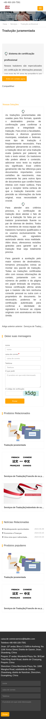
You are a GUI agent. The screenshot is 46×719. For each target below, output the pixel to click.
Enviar (14, 401)
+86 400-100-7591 (11, 2)
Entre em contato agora (15, 79)
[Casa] (7, 7)
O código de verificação (14, 389)
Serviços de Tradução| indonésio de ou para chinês (24, 507)
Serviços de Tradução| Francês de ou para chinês (24, 476)
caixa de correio (11, 354)
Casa (4, 24)
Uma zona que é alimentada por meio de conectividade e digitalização (16, 537)
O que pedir (10, 371)
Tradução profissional (29, 24)
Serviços (13, 24)
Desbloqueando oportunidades (16, 529)
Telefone (8, 363)
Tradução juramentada (15, 445)
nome (7, 345)
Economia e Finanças (13, 533)
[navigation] (40, 8)
